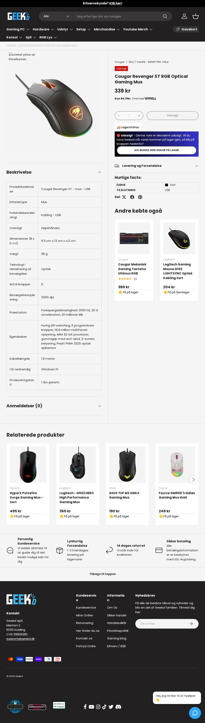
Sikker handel (116, 615)
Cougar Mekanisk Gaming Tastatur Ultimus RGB (132, 268)
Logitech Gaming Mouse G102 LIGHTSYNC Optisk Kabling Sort (177, 271)
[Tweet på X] (124, 197)
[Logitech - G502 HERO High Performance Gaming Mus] (77, 465)
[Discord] (118, 707)
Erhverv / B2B (116, 646)
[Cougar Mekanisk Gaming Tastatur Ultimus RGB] (134, 238)
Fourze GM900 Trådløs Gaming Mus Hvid (177, 495)
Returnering (84, 623)
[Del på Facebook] (132, 197)
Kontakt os (84, 638)
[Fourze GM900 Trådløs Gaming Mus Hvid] (177, 465)
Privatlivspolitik (118, 631)
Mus (166, 62)
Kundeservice (86, 607)
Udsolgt (172, 115)
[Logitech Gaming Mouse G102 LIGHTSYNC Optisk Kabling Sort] (179, 238)
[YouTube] (91, 707)
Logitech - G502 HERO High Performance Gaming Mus (76, 497)
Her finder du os (87, 631)
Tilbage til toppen (102, 574)
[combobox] (105, 16)
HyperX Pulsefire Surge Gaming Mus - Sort (26, 497)
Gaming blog (116, 638)
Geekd (19, 676)
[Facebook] (85, 707)
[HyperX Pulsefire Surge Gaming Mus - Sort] (28, 465)
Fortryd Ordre (86, 646)
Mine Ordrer (84, 615)
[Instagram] (98, 707)
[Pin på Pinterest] (140, 197)
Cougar (120, 62)
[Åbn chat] (195, 713)
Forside (11, 45)
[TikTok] (104, 707)
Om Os (112, 607)
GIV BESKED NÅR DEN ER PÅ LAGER (156, 150)
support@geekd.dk (20, 639)
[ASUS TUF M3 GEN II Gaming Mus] (127, 465)
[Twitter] (111, 707)
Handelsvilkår (116, 623)
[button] (195, 16)
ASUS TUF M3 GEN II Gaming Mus (124, 495)
